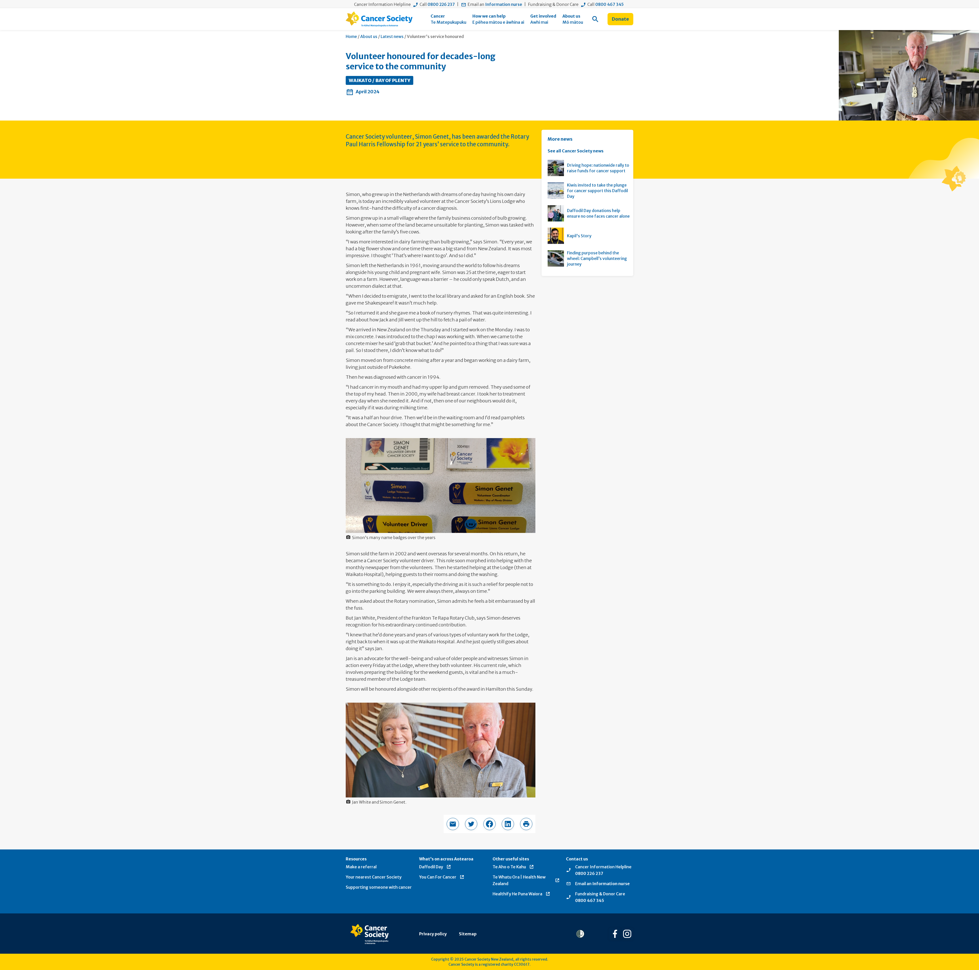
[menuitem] (448, 19)
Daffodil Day (431, 866)
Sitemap (467, 933)
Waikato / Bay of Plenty (379, 80)
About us (368, 36)
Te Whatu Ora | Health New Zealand (519, 880)
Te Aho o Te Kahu (509, 866)
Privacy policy (433, 933)
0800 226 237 (441, 4)
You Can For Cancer (437, 877)
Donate (620, 19)
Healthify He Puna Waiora (517, 893)
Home (351, 36)
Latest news (392, 36)
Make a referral (361, 866)
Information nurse (503, 4)
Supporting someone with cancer (379, 887)
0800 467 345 (609, 4)
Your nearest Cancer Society (374, 877)
